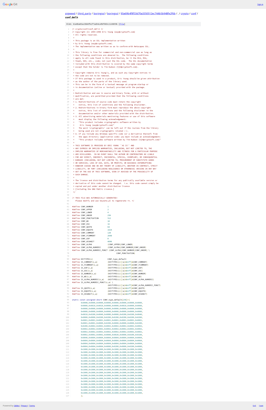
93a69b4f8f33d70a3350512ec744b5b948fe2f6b (148, 13)
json (261, 405)
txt (254, 405)
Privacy (24, 405)
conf (193, 13)
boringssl (99, 13)
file (122, 24)
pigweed (70, 13)
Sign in (260, 4)
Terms (32, 405)
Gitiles (16, 405)
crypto (185, 13)
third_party (84, 13)
